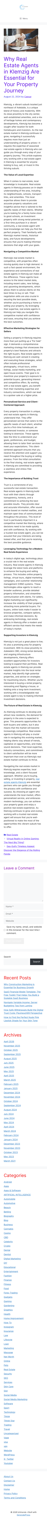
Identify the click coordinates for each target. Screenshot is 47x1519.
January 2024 (11, 1139)
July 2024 (9, 1114)
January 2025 (11, 1088)
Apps (6, 1186)
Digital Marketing (12, 1258)
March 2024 (10, 1131)
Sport (6, 1408)
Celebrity (8, 1241)
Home (7, 1489)
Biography (9, 1216)
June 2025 (9, 1067)
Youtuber (8, 1463)
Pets (6, 1365)
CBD (6, 1237)
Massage (8, 1352)
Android (8, 1182)
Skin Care (8, 1386)
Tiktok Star (9, 1420)
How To (8, 1322)
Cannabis (8, 1229)
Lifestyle (8, 1339)
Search (7, 957)
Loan (6, 1344)
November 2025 (12, 1046)
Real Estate (12, 835)
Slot (6, 1391)
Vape (6, 1437)
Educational (10, 1267)
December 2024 (12, 1092)
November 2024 (12, 1097)
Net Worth (9, 1357)
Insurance (9, 1331)
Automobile (9, 1199)
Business (8, 1224)
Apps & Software (12, 1190)
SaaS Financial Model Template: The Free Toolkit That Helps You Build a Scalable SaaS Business (22, 995)
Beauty (7, 1207)
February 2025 (11, 1084)
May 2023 (9, 1156)
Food (6, 1288)
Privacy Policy (11, 1493)
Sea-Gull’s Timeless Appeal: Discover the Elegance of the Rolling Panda (22, 850)
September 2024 (12, 1105)
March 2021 (10, 1161)
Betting (7, 1212)
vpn (5, 1446)
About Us (8, 1476)
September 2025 (12, 1054)
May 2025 (9, 1071)
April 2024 (9, 1127)
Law (6, 1335)
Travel (7, 1429)
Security (8, 1374)
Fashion (8, 1276)
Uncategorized (11, 1433)
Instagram (9, 1327)
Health (7, 1314)
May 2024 (9, 1122)
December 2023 (12, 1144)
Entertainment (11, 1271)
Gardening (9, 1305)
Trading (7, 1425)
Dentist (7, 1254)
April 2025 (9, 1075)
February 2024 (11, 1135)
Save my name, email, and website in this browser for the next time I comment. (24, 930)
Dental (7, 1250)
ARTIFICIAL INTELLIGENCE (17, 1195)
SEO (6, 1378)
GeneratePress (23, 1515)
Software (8, 1403)
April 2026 (9, 1041)
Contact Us (9, 1481)
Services (8, 1382)
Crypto (7, 1246)
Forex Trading (11, 1293)
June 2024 (9, 1118)
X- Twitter (9, 1459)
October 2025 (11, 1050)
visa (6, 1442)
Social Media (10, 1395)
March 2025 (10, 1080)
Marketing (9, 1348)
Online (7, 1361)
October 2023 (11, 1152)
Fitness (7, 1284)
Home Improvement (14, 1318)
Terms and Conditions (15, 1498)
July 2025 (9, 1063)
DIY (5, 1263)
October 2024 (11, 1101)
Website (8, 1450)
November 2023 (12, 1148)
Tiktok (7, 1416)
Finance (8, 1280)
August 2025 (10, 1058)
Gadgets (8, 1297)
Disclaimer (9, 1485)
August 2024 (10, 1110)
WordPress (9, 1455)
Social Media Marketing (15, 1399)
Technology (9, 1412)
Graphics (8, 1310)
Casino (7, 1233)
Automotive (9, 1203)
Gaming (8, 1301)
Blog (6, 1220)
